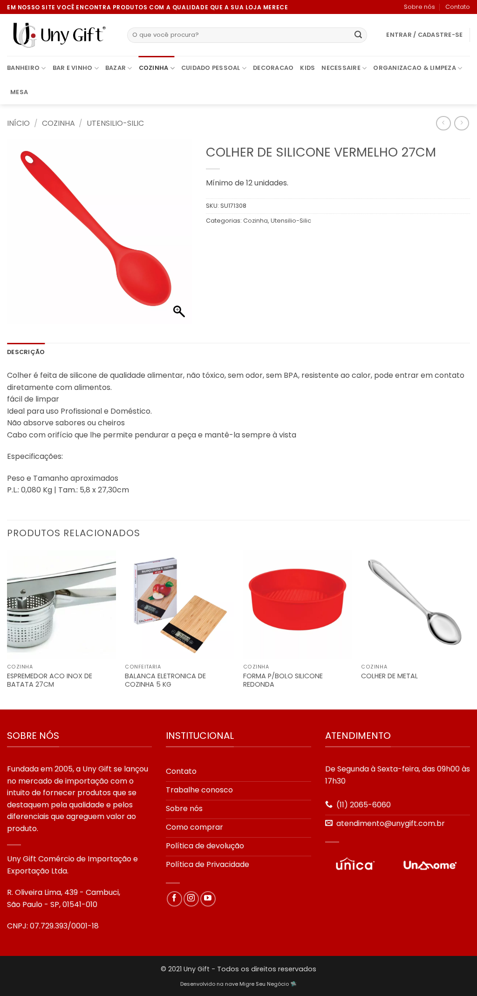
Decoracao (273, 68)
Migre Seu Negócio (264, 984)
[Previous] (7, 629)
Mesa (19, 92)
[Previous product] (461, 123)
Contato (457, 7)
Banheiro (23, 68)
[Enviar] (358, 35)
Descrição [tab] (26, 352)
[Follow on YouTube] (208, 899)
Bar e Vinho (73, 68)
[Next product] (443, 123)
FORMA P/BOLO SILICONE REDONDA (283, 680)
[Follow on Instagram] (191, 899)
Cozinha (154, 68)
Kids (307, 68)
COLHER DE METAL (389, 676)
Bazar (115, 68)
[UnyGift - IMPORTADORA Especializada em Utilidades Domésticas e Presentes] (60, 35)
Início (18, 123)
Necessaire (341, 68)
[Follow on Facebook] (174, 899)
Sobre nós (419, 7)
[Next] (470, 629)
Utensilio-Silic (115, 123)
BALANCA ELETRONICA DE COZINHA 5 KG (165, 680)
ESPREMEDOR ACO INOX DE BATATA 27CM (49, 680)
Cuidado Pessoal (210, 68)
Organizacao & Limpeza (414, 68)
